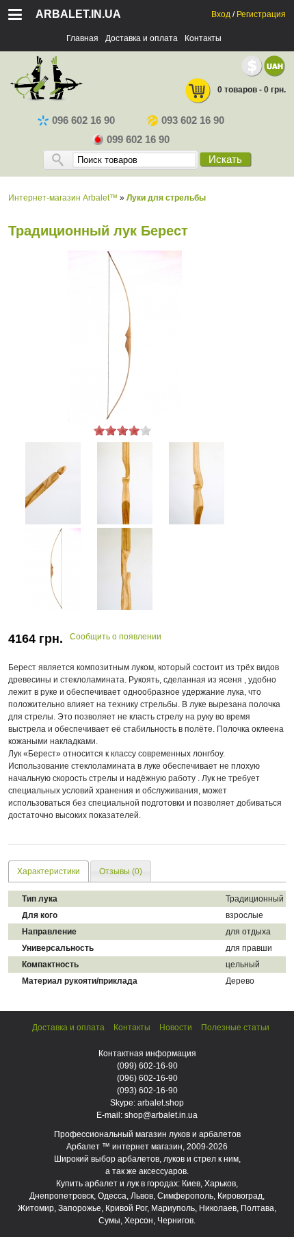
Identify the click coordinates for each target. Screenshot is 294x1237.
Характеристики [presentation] (48, 871)
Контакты (203, 38)
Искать (225, 159)
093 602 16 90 (192, 120)
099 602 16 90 (138, 139)
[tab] (48, 871)
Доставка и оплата (141, 38)
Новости (175, 1027)
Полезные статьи (235, 1027)
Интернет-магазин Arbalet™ (63, 198)
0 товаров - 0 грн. (251, 89)
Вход (220, 14)
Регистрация (261, 14)
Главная (82, 38)
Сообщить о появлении (115, 636)
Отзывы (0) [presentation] (120, 871)
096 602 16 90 (83, 120)
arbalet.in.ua (78, 14)
